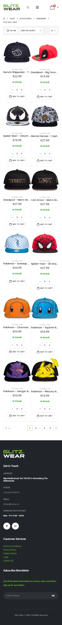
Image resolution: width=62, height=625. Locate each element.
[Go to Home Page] (4, 18)
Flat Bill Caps (17, 69)
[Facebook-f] (6, 526)
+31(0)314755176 (11, 492)
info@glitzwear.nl (11, 504)
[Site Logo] (11, 7)
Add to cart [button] (18, 96)
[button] (27, 7)
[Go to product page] (17, 52)
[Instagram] (15, 526)
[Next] (56, 428)
